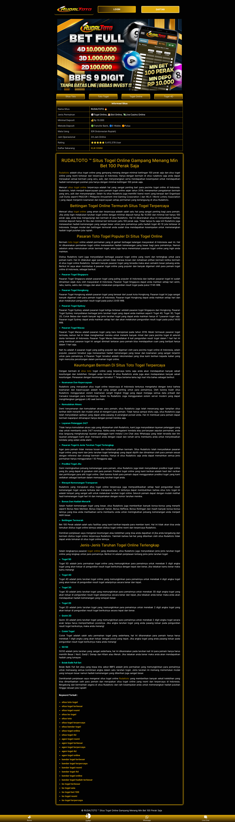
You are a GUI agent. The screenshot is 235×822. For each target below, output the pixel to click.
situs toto (86, 371)
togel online (80, 211)
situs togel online (77, 187)
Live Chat (205, 820)
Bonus (29, 820)
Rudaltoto (64, 172)
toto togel (73, 242)
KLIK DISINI (97, 148)
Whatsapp (147, 820)
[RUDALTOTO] (74, 9)
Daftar (88, 820)
